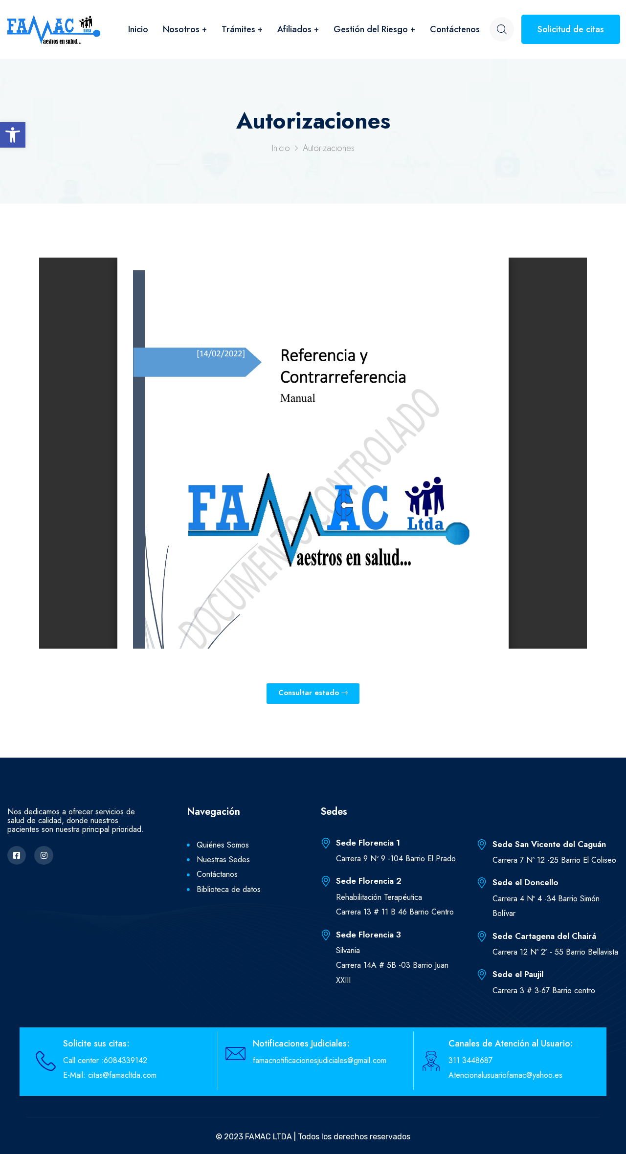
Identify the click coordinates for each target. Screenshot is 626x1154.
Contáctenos (455, 29)
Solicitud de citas (570, 29)
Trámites (238, 29)
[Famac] (54, 29)
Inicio (138, 29)
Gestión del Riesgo (371, 29)
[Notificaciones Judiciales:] (235, 1054)
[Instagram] (43, 855)
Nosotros (181, 29)
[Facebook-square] (16, 855)
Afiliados (294, 29)
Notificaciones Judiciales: (301, 1043)
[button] (12, 135)
